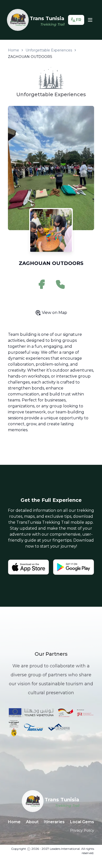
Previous (4, 169)
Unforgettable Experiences (49, 50)
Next (97, 169)
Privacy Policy (82, 830)
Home (13, 50)
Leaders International (65, 849)
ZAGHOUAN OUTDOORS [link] (30, 56)
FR (78, 19)
